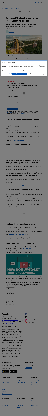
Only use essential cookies (36, 73)
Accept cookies (19, 73)
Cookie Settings (7, 73)
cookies (10, 65)
